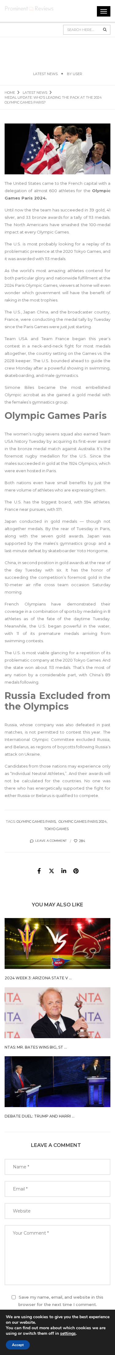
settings (68, 1333)
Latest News (45, 74)
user (77, 74)
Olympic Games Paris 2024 (83, 821)
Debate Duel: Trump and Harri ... (40, 1116)
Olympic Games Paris (36, 821)
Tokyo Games (56, 829)
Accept (18, 1344)
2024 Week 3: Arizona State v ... (38, 978)
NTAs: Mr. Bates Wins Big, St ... (36, 1047)
